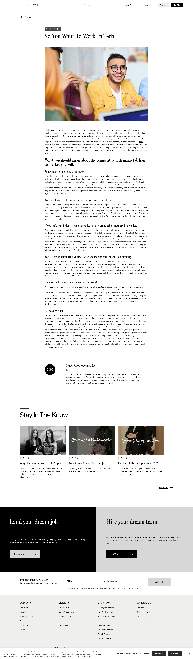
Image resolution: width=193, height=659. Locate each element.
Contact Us (24, 625)
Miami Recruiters (104, 621)
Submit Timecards (143, 612)
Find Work (163, 5)
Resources (147, 5)
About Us (128, 5)
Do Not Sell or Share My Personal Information (132, 653)
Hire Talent (177, 5)
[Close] (189, 653)
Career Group (64, 608)
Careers (22, 630)
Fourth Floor (63, 625)
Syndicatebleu (124, 139)
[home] (24, 5)
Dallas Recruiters (104, 625)
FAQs (139, 621)
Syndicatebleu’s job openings (120, 344)
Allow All (174, 653)
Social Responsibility (27, 616)
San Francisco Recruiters (106, 616)
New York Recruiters (105, 612)
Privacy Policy (139, 588)
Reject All (158, 653)
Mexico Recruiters (104, 639)
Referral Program (143, 616)
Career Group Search (66, 616)
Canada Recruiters (104, 634)
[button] (87, 5)
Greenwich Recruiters (105, 630)
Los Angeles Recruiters (106, 608)
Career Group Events (66, 612)
